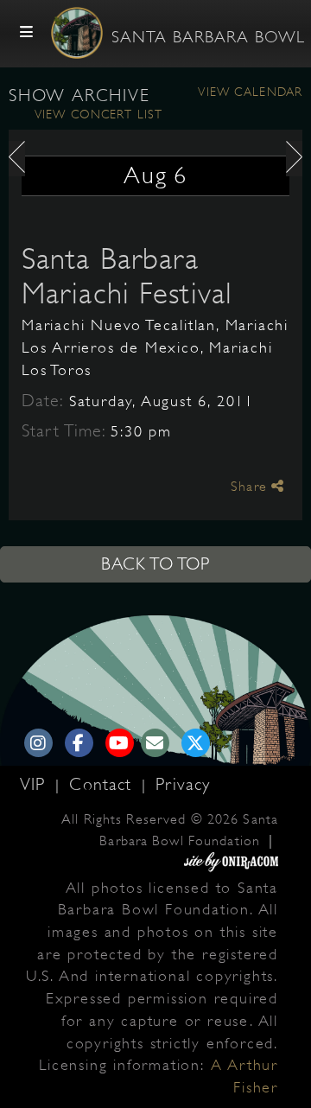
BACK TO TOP (155, 564)
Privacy (183, 784)
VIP (35, 784)
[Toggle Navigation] (27, 33)
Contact (103, 784)
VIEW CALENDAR (250, 92)
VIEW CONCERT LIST (98, 114)
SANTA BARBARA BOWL (208, 37)
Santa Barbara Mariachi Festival (127, 275)
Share (251, 486)
